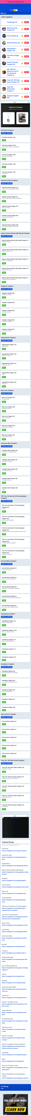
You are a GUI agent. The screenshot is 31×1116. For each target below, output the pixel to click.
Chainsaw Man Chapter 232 (9, 450)
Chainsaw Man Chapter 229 (9, 478)
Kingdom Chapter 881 (8, 329)
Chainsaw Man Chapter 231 (9, 459)
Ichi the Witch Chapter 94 (9, 577)
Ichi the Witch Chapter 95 (9, 568)
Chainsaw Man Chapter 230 (9, 469)
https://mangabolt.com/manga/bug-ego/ (14, 982)
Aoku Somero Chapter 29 (9, 745)
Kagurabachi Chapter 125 (9, 382)
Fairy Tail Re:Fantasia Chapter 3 (11, 89)
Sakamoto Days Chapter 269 (10, 215)
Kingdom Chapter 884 (8, 302)
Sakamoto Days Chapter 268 (10, 225)
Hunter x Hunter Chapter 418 (12, 63)
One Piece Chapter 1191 (13, 56)
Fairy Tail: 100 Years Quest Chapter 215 (13, 795)
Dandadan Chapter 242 (8, 690)
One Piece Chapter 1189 (8, 154)
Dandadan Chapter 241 (8, 699)
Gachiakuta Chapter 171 (9, 649)
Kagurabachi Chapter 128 (9, 354)
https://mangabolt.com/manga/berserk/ (13, 946)
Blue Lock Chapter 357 (8, 397)
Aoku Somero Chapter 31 (9, 729)
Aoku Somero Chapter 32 (9, 721)
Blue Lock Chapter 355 (8, 416)
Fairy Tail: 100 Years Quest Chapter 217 (13, 777)
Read (26, 22)
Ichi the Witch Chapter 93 (9, 587)
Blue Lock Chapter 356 (8, 407)
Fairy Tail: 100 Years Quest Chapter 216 (13, 786)
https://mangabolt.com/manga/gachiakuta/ (14, 931)
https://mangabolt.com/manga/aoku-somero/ (15, 1078)
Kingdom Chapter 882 (8, 320)
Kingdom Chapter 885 (13, 97)
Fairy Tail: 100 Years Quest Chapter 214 (13, 805)
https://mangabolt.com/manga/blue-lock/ (14, 893)
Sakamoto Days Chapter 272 (10, 187)
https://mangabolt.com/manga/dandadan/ (14, 1054)
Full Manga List (12, 22)
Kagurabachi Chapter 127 (9, 363)
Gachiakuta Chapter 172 (9, 639)
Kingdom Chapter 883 (8, 310)
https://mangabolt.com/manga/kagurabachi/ (15, 865)
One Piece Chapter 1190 (8, 145)
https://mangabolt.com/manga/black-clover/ (15, 925)
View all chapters (7, 133)
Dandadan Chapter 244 (8, 671)
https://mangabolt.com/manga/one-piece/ (14, 851)
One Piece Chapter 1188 (8, 164)
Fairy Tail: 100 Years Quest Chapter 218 (13, 81)
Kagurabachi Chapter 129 (11, 50)
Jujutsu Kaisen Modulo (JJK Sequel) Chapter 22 (15, 268)
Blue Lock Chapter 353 (8, 435)
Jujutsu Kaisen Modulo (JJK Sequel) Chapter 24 (15, 249)
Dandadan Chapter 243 (8, 680)
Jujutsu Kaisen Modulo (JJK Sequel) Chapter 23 (15, 259)
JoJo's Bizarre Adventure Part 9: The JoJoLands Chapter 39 (13, 72)
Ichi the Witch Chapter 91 (9, 605)
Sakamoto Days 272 (13, 43)
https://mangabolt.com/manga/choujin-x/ (14, 953)
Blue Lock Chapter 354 (8, 425)
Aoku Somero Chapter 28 (9, 753)
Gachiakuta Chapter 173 (9, 621)
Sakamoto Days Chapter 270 (10, 206)
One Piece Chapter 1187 (8, 172)
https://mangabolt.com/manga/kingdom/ (14, 880)
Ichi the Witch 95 (12, 36)
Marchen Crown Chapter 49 (12, 29)
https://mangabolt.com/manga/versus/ (13, 976)
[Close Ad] (28, 102)
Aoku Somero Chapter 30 (9, 737)
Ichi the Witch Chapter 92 (9, 596)
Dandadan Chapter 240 (8, 707)
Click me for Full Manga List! (15, 2)
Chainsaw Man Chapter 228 (9, 488)
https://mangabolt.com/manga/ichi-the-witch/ (15, 887)
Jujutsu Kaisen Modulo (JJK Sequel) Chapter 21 (15, 278)
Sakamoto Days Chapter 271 (10, 197)
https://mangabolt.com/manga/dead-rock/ (14, 997)
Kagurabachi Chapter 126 (9, 373)
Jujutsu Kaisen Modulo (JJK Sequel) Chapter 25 (15, 240)
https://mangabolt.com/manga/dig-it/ (13, 1061)
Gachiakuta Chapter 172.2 (9, 630)
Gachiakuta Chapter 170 (9, 657)
